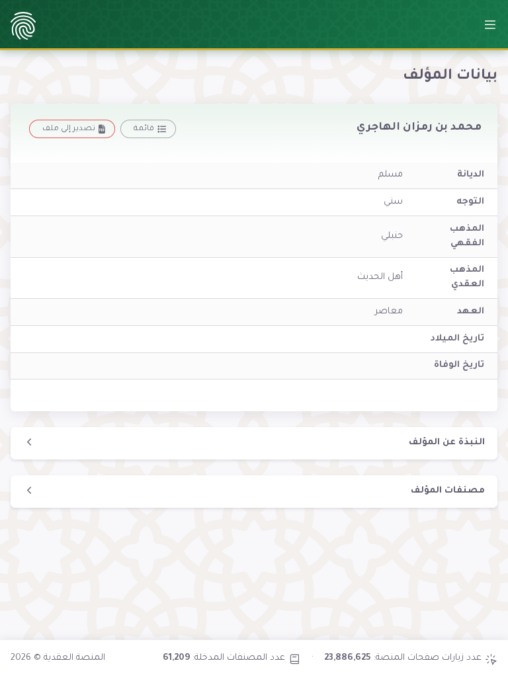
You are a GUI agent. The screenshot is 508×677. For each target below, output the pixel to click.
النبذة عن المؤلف (447, 443)
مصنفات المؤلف (448, 491)
